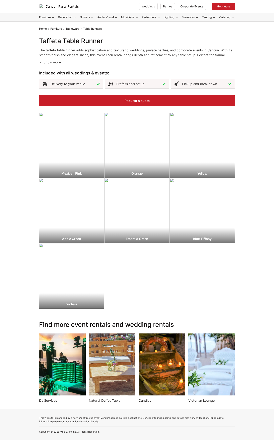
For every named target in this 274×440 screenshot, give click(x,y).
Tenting (207, 17)
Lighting (169, 17)
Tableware (72, 28)
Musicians (128, 17)
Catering (224, 17)
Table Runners (92, 28)
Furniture (45, 17)
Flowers (85, 17)
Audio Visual (105, 17)
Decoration (65, 17)
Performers (149, 17)
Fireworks (188, 17)
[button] (137, 100)
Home (43, 28)
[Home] (41, 6)
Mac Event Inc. (68, 431)
